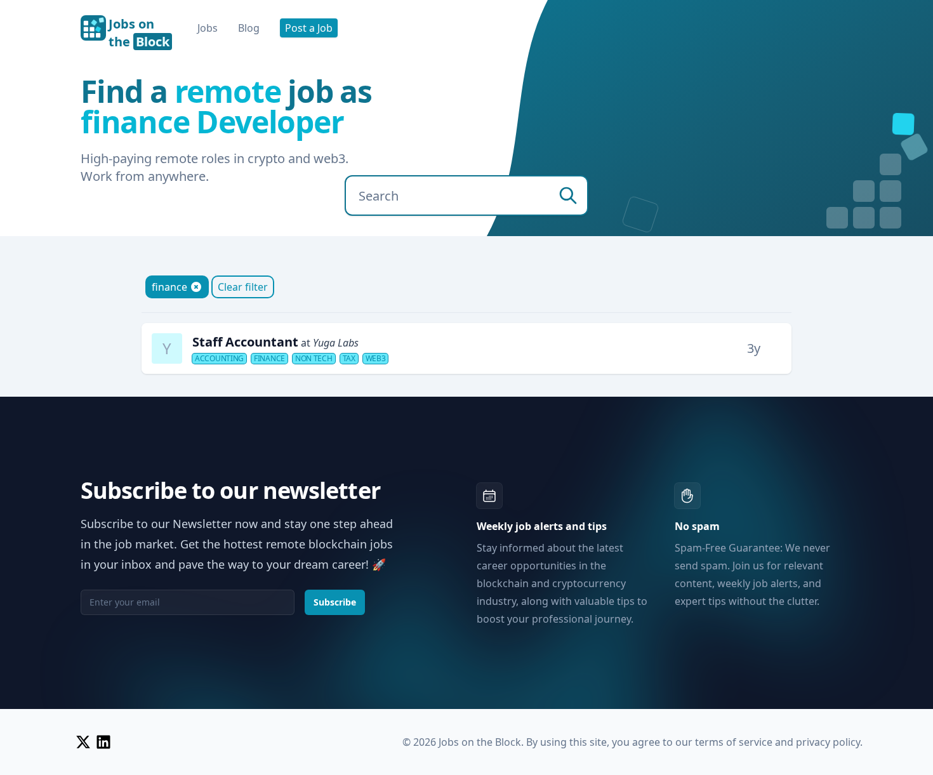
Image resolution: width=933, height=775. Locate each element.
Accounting (219, 359)
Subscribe (335, 602)
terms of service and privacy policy (777, 742)
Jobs (207, 28)
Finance (269, 359)
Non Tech (314, 359)
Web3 (376, 359)
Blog (249, 28)
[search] (568, 195)
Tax (349, 359)
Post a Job (309, 28)
